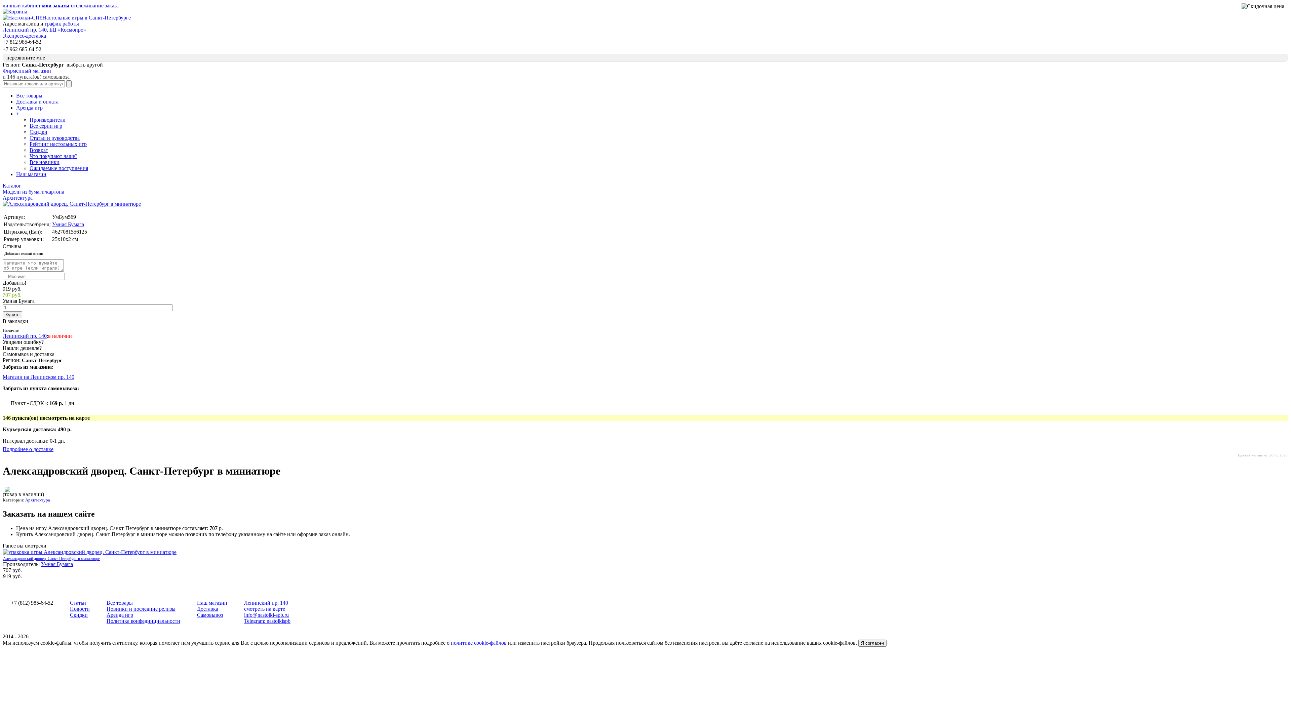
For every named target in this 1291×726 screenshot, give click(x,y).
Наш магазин (31, 174)
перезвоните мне (25, 58)
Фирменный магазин (27, 71)
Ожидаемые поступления (59, 168)
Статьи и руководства (55, 138)
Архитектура (37, 499)
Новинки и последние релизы (141, 609)
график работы (62, 24)
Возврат (39, 150)
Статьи (78, 603)
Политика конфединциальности (143, 621)
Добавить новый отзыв (23, 253)
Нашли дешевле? (22, 348)
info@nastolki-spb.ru (266, 615)
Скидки (38, 132)
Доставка (207, 609)
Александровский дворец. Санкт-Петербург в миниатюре (51, 558)
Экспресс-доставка (24, 36)
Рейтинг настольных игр (58, 144)
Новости (80, 609)
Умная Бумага (68, 224)
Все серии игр (46, 126)
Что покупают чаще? (53, 156)
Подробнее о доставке (28, 449)
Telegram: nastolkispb (267, 621)
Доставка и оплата (37, 102)
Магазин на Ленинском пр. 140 (38, 377)
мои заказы (56, 5)
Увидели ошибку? (23, 342)
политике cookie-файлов (479, 643)
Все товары (29, 95)
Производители (48, 120)
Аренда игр (29, 108)
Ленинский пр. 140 (25, 336)
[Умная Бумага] (7, 490)
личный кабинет (22, 5)
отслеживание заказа (95, 5)
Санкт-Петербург (42, 360)
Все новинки (45, 162)
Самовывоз (210, 615)
